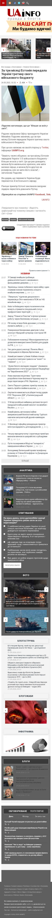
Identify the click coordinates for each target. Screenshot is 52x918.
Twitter (44, 147)
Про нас (7, 910)
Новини (25, 273)
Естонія (5, 219)
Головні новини (16, 886)
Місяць (25, 816)
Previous (3, 49)
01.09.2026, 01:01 (14, 670)
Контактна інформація (18, 910)
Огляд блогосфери (34, 892)
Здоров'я (7, 892)
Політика (26, 886)
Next (49, 49)
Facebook (40, 194)
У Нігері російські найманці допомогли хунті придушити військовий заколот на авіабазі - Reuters (28, 405)
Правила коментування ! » (39, 271)
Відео (24, 892)
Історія (25, 889)
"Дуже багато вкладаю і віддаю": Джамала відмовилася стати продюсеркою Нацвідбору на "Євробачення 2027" (28, 369)
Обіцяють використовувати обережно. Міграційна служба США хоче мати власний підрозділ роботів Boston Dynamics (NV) (26, 665)
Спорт (14, 892)
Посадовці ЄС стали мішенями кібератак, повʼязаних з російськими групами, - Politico (31, 489)
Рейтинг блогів (19, 895)
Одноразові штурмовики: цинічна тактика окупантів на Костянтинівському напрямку (30, 780)
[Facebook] (14, 3)
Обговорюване (18, 811)
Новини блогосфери (31, 67)
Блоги (26, 761)
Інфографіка (25, 731)
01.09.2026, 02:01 (14, 652)
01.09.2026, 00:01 (14, 689)
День (11, 816)
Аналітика (26, 470)
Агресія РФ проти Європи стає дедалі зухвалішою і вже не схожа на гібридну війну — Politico (32, 478)
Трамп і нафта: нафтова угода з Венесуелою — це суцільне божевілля (32, 768)
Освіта (31, 889)
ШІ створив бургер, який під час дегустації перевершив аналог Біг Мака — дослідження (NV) (26, 648)
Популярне (37, 811)
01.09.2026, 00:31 (14, 679)
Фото (26, 575)
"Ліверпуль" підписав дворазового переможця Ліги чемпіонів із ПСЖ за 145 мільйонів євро (26, 299)
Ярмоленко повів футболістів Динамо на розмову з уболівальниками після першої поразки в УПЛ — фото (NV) (26, 674)
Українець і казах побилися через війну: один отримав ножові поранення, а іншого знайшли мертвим (28, 290)
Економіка (44, 886)
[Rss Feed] (9, 3)
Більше (25, 461)
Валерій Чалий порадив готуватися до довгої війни (25, 822)
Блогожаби (26, 696)
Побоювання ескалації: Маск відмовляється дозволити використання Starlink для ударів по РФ (28, 342)
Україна (13, 219)
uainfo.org (30, 904)
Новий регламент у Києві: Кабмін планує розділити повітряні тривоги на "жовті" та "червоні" (26, 359)
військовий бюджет (26, 219)
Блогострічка (26, 641)
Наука (19, 889)
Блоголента (8, 895)
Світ (6, 889)
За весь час (40, 816)
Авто (36, 889)
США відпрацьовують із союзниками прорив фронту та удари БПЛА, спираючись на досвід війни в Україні (26, 855)
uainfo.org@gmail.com (35, 910)
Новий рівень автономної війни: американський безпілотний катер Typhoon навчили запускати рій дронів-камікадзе (27, 414)
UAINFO (46, 199)
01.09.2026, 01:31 (14, 660)
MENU (3, 3)
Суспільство (35, 886)
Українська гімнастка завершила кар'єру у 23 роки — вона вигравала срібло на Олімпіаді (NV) (28, 656)
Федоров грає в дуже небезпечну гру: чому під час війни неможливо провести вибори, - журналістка (32, 501)
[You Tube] (22, 3)
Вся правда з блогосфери (11, 67)
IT (40, 889)
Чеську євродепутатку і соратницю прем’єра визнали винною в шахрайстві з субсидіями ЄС (28, 436)
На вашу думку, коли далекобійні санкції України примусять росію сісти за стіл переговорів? (24, 520)
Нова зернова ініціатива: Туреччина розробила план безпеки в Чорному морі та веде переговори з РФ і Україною (27, 378)
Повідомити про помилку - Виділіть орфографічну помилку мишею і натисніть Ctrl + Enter (23, 211)
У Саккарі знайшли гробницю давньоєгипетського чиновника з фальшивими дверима (23, 280)
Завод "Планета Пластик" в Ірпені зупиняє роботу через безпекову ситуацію (25, 262)
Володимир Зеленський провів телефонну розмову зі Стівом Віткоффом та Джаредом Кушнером (28, 453)
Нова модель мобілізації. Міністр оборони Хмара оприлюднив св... (13, 55)
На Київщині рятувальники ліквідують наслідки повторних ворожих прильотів (26, 602)
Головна (7, 886)
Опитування (25, 513)
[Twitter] (18, 3)
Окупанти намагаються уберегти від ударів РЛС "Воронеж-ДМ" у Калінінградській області (28, 395)
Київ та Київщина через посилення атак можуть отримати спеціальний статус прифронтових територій (26, 309)
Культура (12, 889)
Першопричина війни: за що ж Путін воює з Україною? (31, 791)
